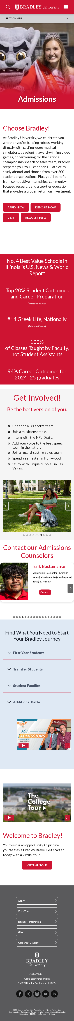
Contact (46, 597)
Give (20, 932)
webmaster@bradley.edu (37, 978)
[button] (37, 506)
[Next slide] (68, 506)
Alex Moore (44, 566)
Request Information (29, 921)
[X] (28, 993)
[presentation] (14, 581)
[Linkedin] (54, 993)
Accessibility (39, 1010)
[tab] (24, 535)
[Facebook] (19, 993)
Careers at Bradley (28, 942)
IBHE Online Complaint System (42, 1014)
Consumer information (40, 1012)
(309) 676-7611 (37, 974)
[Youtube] (45, 993)
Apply (21, 900)
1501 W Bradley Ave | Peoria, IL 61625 (37, 983)
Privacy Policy (50, 1010)
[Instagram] (37, 993)
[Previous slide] (6, 506)
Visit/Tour (23, 911)
